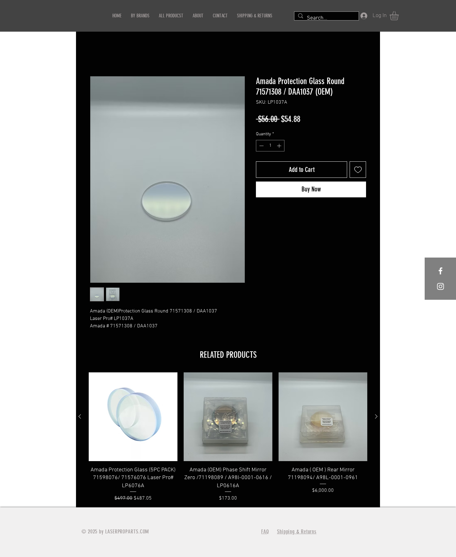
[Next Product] (376, 416)
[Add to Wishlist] (358, 169)
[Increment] (280, 145)
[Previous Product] (79, 416)
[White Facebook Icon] (440, 271)
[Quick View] (133, 416)
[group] (228, 437)
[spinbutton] (270, 145)
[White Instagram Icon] (440, 286)
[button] (399, 15)
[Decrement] (261, 145)
